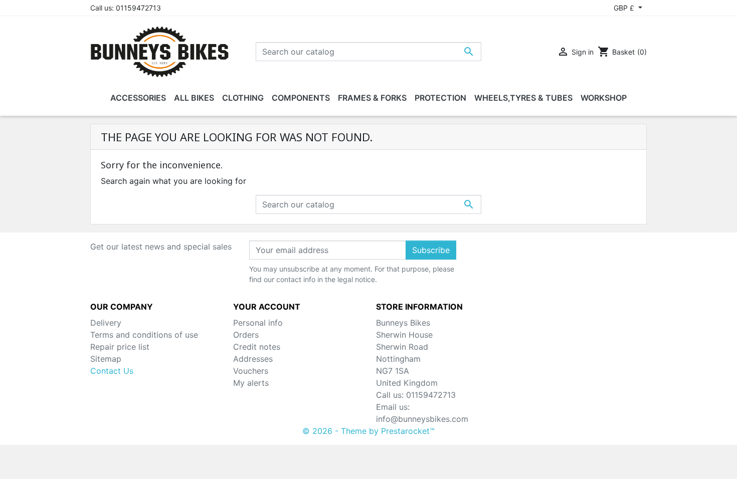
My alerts (251, 383)
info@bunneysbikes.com (422, 419)
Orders (246, 335)
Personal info (258, 323)
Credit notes (256, 347)
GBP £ (625, 8)
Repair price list (119, 347)
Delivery (105, 323)
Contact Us (111, 371)
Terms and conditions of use (144, 335)
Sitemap (105, 359)
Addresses (253, 359)
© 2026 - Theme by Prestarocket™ (368, 431)
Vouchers (250, 371)
